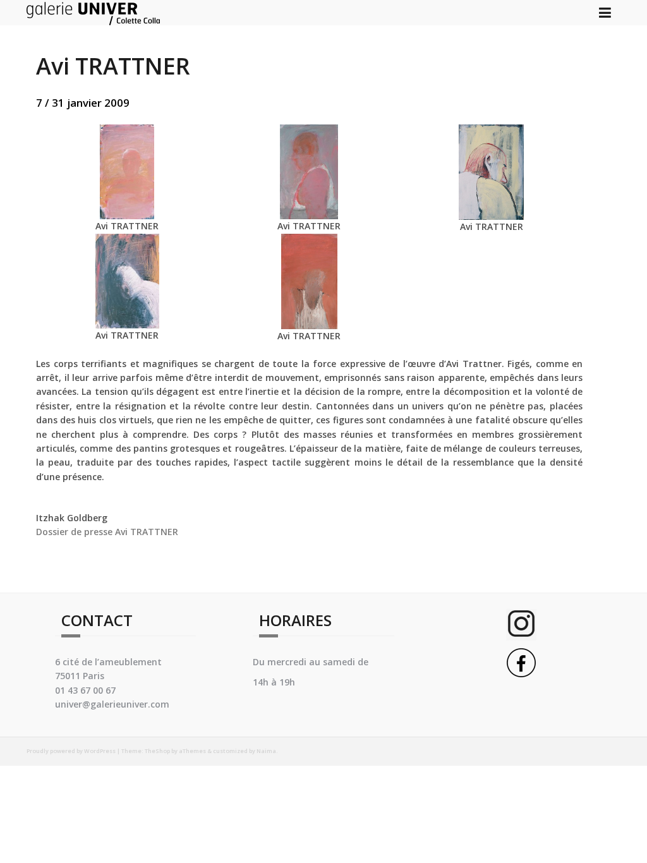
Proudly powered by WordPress (71, 751)
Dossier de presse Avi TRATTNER (107, 532)
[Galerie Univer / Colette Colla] (93, 12)
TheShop (157, 751)
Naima (266, 751)
